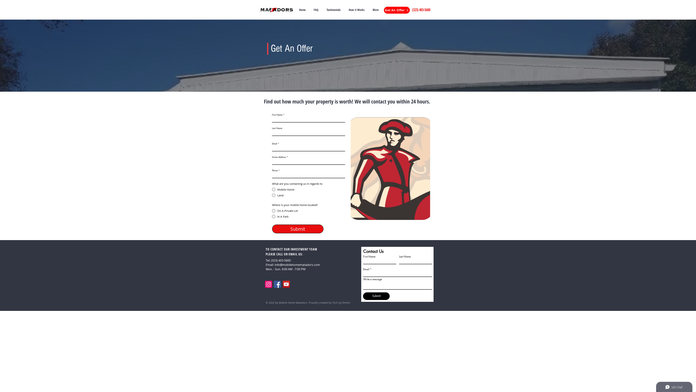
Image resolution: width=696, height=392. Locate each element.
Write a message (372, 279)
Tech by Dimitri (341, 302)
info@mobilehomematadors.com (297, 265)
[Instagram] (268, 284)
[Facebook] (277, 284)
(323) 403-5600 (421, 10)
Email (274, 144)
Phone (275, 171)
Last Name (277, 128)
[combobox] (308, 161)
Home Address (279, 157)
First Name (277, 115)
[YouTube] (286, 284)
